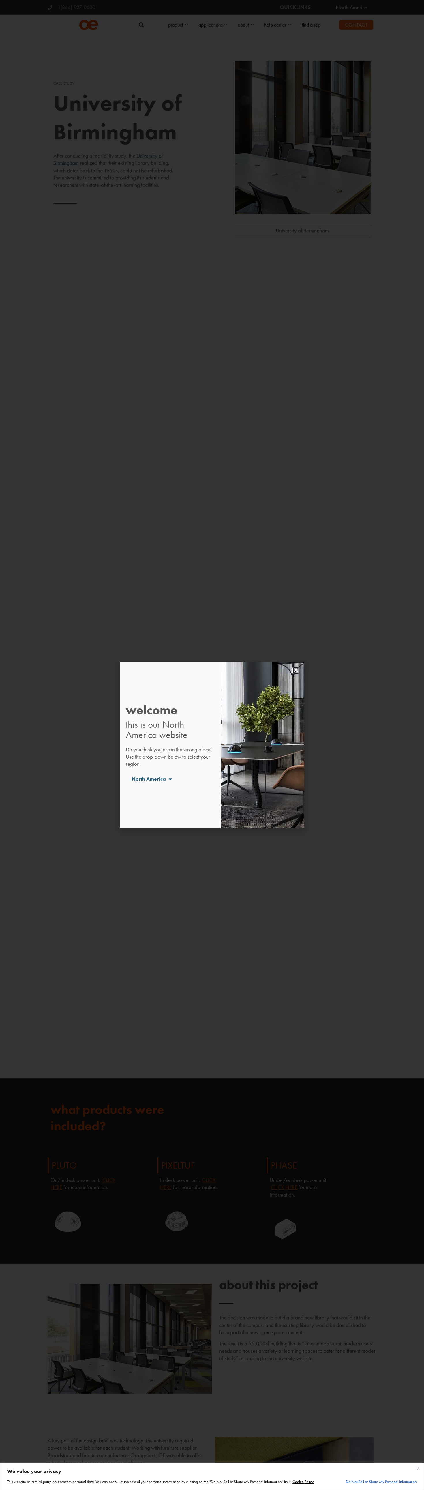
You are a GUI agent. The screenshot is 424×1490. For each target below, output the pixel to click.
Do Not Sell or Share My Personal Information (381, 1481)
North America (149, 779)
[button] (296, 670)
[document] (212, 745)
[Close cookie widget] (418, 1468)
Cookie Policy (303, 1481)
